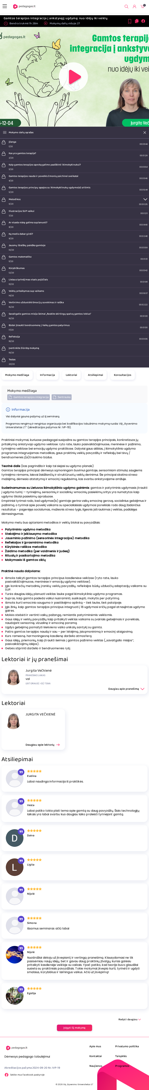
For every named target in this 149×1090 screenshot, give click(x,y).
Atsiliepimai (95, 375)
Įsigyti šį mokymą (74, 1028)
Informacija (47, 375)
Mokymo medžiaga (17, 375)
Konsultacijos (122, 375)
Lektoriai (71, 375)
